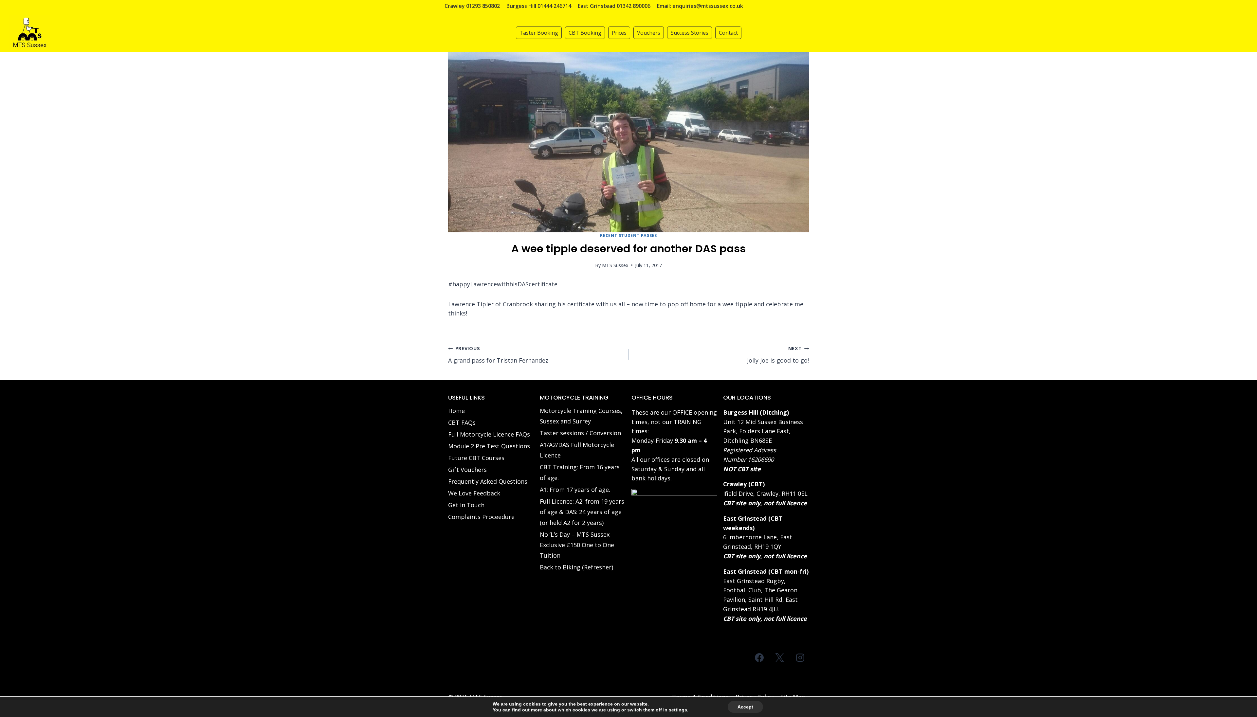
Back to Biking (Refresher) (576, 567)
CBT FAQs (462, 422)
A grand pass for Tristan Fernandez (498, 354)
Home (456, 411)
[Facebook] (759, 658)
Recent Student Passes (628, 235)
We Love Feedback (474, 493)
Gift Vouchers (467, 470)
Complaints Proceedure (481, 517)
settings (678, 709)
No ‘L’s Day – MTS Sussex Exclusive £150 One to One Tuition (577, 545)
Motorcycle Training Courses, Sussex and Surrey (581, 416)
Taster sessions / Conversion (580, 433)
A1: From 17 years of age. (575, 489)
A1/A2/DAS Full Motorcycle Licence (577, 450)
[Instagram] (800, 658)
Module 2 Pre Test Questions (489, 446)
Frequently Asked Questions (487, 481)
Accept (745, 706)
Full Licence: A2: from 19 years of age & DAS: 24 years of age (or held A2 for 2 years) (582, 512)
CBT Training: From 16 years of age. (580, 472)
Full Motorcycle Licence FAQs (489, 434)
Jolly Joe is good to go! (778, 354)
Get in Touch (466, 505)
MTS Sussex (615, 265)
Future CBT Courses (476, 458)
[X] (780, 658)
